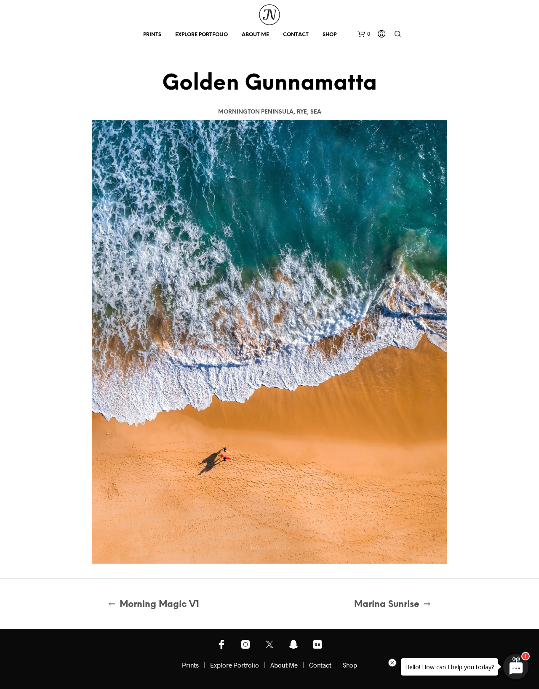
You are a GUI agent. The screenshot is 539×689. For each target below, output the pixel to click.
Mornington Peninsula (256, 112)
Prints (152, 34)
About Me (255, 34)
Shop (329, 34)
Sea (315, 112)
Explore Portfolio (201, 34)
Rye (302, 112)
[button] (364, 34)
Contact (296, 34)
